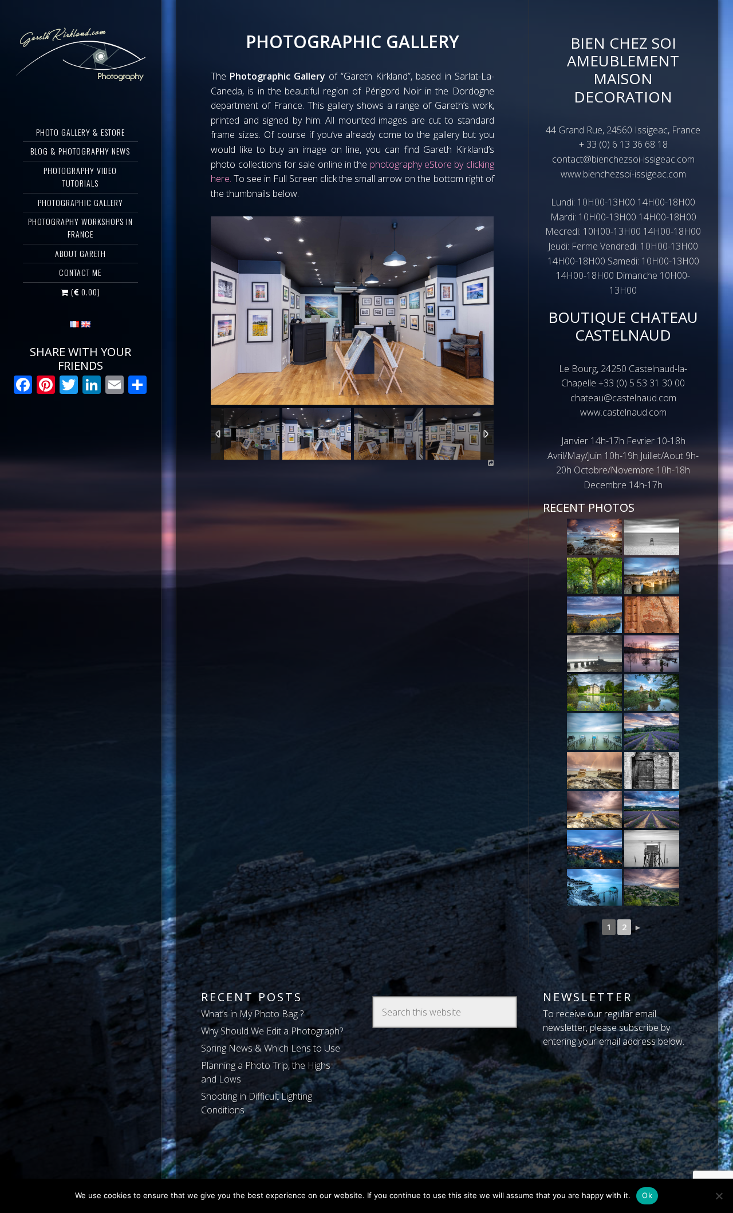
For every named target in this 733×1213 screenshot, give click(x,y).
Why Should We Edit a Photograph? (272, 1031)
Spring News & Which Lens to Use (270, 1048)
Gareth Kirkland (80, 54)
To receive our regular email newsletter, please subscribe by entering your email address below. (613, 1027)
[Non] (718, 1196)
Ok (647, 1195)
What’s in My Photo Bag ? (252, 1013)
